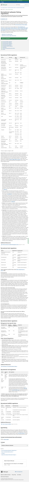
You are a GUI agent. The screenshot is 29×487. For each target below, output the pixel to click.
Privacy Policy (14, 474)
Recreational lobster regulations (7, 43)
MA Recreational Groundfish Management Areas (10, 244)
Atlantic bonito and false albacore (11, 27)
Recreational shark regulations (7, 42)
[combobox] (21, 5)
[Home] (1, 7)
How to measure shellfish (6, 424)
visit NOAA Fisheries (21, 433)
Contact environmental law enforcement (9, 48)
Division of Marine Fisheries (9, 9)
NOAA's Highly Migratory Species (15, 159)
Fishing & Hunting (4, 7)
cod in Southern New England (23, 27)
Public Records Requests (5, 476)
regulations (5, 189)
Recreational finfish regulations (7, 41)
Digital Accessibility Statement (6, 474)
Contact (4, 49)
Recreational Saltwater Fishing (12, 7)
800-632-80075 (6, 439)
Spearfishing (4, 47)
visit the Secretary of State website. (21, 24)
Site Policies (19, 474)
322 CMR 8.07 (9, 194)
